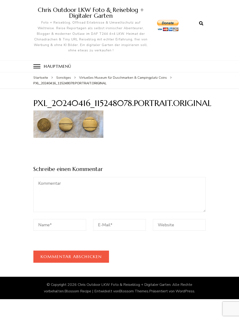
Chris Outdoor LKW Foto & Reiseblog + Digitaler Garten (91, 12)
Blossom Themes (133, 291)
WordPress (185, 291)
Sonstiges (63, 77)
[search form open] (201, 23)
